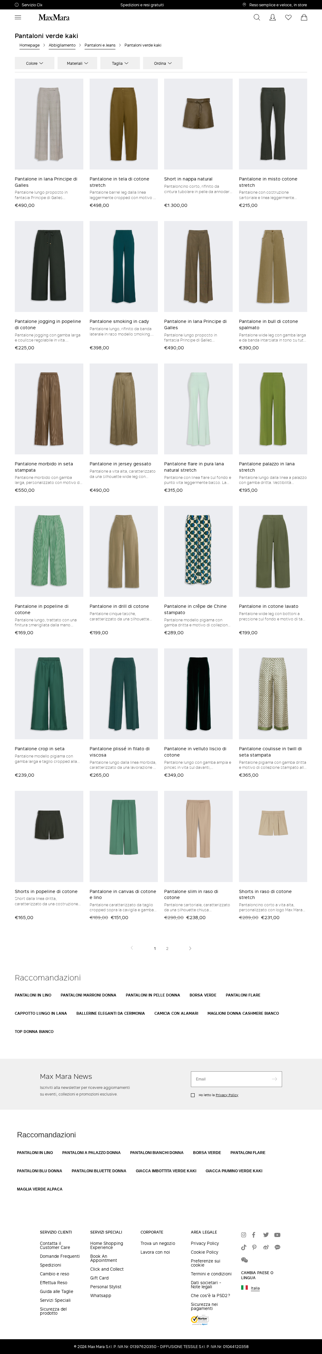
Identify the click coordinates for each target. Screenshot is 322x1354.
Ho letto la (218, 1094)
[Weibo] (267, 1248)
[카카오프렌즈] (278, 1248)
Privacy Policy (227, 1094)
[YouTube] (278, 1235)
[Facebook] (256, 1235)
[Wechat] (245, 1260)
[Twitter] (267, 1235)
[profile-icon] (272, 17)
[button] (31, 4)
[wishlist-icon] (288, 17)
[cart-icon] (304, 17)
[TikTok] (245, 1248)
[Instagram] (245, 1235)
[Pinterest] (256, 1248)
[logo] (53, 17)
